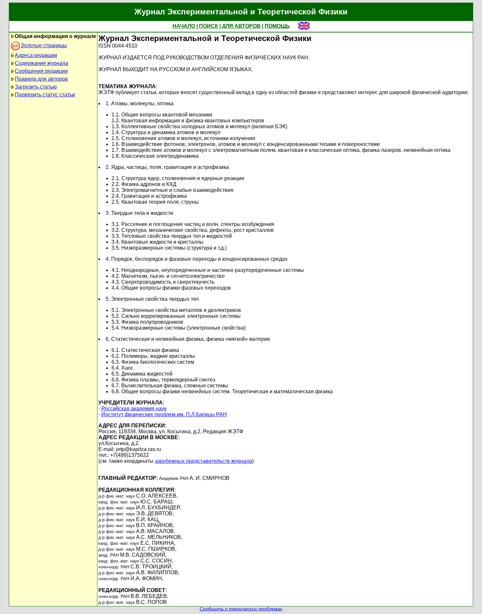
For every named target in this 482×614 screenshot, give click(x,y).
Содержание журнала (41, 63)
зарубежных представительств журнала (203, 461)
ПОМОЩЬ (277, 26)
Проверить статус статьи (45, 94)
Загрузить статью (36, 87)
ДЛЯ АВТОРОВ (241, 26)
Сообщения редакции (41, 71)
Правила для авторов (41, 79)
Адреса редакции (36, 55)
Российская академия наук (134, 408)
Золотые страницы (44, 45)
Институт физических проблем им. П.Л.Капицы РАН (164, 414)
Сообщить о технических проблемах (241, 608)
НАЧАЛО (183, 26)
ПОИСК (208, 26)
